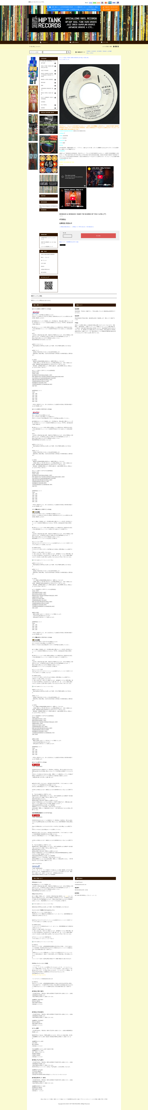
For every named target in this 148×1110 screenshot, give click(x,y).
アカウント (45, 42)
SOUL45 (104, 51)
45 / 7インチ (66, 59)
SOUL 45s (86, 57)
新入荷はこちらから (35, 46)
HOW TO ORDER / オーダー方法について (48, 243)
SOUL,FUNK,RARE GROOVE (47, 254)
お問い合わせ (75, 42)
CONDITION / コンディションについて (48, 238)
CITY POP (43, 263)
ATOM (105, 1099)
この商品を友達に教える (64, 226)
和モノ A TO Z (90, 53)
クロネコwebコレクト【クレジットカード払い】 (43, 938)
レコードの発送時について (47, 246)
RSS (102, 1099)
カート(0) (105, 42)
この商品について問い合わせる (78, 226)
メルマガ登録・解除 (107, 46)
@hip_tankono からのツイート (46, 199)
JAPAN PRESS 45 (45, 269)
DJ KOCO (93, 51)
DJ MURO (99, 51)
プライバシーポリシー (85, 1099)
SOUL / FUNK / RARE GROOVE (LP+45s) (73, 57)
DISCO (42, 266)
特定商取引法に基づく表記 (72, 241)
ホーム (60, 57)
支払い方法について (45, 1099)
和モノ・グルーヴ (45, 257)
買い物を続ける (90, 226)
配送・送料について (55, 1099)
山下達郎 (110, 51)
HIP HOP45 (43, 272)
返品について (62, 241)
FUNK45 (88, 51)
